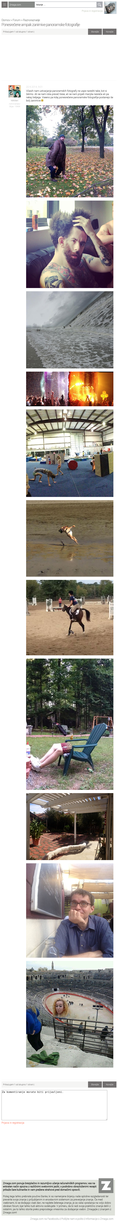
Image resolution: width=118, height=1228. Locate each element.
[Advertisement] (59, 58)
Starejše (95, 31)
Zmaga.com (15, 4)
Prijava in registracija (92, 10)
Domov (6, 20)
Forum (16, 20)
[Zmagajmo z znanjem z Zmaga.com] (5, 5)
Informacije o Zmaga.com (99, 1218)
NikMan (14, 100)
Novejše (109, 31)
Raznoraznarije (31, 20)
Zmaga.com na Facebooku (45, 1218)
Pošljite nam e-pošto (72, 1218)
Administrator (14, 104)
